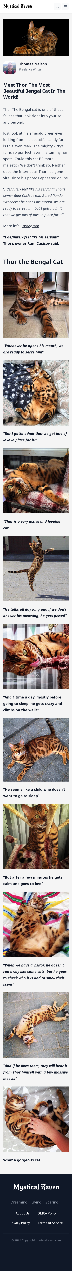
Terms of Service (50, 1223)
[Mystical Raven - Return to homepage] (36, 1187)
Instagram (30, 225)
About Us (23, 1213)
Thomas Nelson (33, 64)
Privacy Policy (19, 1223)
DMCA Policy (47, 1213)
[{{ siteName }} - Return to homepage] (17, 6)
